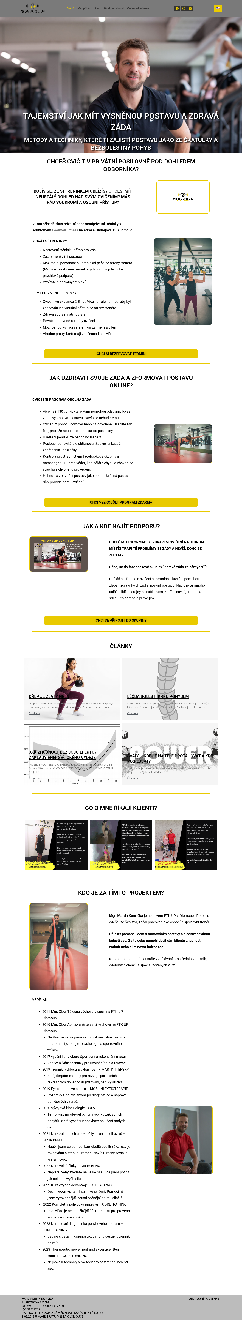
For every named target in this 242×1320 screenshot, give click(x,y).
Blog (97, 8)
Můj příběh (84, 8)
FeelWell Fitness (65, 230)
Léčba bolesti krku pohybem (158, 696)
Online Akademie (138, 8)
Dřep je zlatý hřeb (49, 696)
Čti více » (34, 713)
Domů (70, 8)
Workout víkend (114, 8)
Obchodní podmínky (204, 1299)
